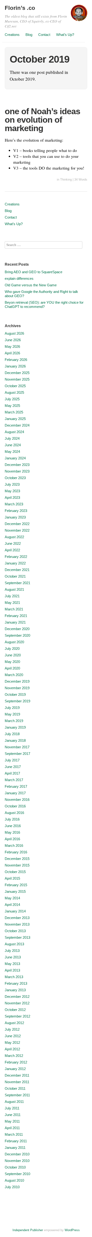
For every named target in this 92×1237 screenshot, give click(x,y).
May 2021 (12, 603)
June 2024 (13, 445)
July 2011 (12, 1108)
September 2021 (17, 583)
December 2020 (17, 629)
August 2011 (14, 1102)
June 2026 (13, 340)
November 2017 (17, 747)
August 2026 (14, 333)
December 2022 (17, 524)
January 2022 (15, 563)
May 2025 (12, 406)
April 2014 (12, 905)
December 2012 (17, 997)
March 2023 (14, 504)
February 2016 (16, 852)
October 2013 (15, 931)
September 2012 (17, 1016)
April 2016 (12, 839)
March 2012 (14, 1056)
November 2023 (17, 471)
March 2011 (14, 1134)
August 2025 (14, 392)
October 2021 (15, 576)
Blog (28, 35)
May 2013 (12, 964)
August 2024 (14, 432)
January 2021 (15, 622)
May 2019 (12, 714)
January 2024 (15, 458)
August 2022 (14, 537)
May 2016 (12, 832)
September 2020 (17, 635)
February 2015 (16, 885)
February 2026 (16, 360)
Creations (12, 35)
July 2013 (12, 951)
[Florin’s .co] (79, 15)
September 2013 (17, 937)
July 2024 (12, 438)
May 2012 (12, 1042)
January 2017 (15, 793)
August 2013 (14, 944)
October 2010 (15, 1167)
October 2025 (15, 386)
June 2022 (13, 543)
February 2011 (16, 1141)
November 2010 (17, 1161)
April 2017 (12, 773)
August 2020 (14, 642)
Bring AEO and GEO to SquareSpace (33, 272)
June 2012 (13, 1036)
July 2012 (12, 1029)
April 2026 (12, 353)
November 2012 (17, 1003)
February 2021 (16, 616)
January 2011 (15, 1148)
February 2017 (16, 786)
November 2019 (17, 688)
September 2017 (17, 754)
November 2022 (17, 530)
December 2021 (17, 570)
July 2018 (12, 734)
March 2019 (14, 721)
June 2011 (13, 1115)
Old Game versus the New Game (31, 285)
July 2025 (12, 399)
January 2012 (15, 1069)
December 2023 (17, 465)
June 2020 (13, 655)
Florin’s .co (20, 8)
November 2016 (17, 800)
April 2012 (12, 1049)
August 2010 (14, 1180)
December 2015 (17, 859)
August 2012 (14, 1023)
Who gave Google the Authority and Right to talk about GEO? (41, 294)
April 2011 (12, 1128)
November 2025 (17, 379)
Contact (44, 35)
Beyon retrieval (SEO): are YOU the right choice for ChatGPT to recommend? (44, 304)
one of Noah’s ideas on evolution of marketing (42, 119)
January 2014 (15, 911)
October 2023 (15, 478)
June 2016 (13, 826)
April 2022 (12, 550)
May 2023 (12, 491)
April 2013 (12, 970)
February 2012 (16, 1062)
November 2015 (17, 865)
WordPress (72, 1230)
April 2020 (12, 668)
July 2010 (12, 1187)
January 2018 (15, 740)
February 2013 (16, 983)
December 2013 (17, 918)
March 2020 (14, 675)
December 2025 (17, 373)
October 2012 (15, 1010)
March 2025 (14, 412)
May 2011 (12, 1121)
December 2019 (17, 681)
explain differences (19, 278)
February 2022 (16, 557)
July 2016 (12, 819)
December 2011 (17, 1075)
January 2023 (15, 517)
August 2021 (14, 589)
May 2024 (12, 452)
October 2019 (15, 694)
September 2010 (17, 1174)
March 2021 (14, 609)
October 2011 (15, 1088)
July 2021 (12, 596)
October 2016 (15, 806)
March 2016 (14, 845)
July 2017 (12, 760)
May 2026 (12, 346)
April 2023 (12, 497)
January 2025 (15, 419)
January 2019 (15, 727)
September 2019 (17, 701)
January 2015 (15, 891)
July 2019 (12, 708)
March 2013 (14, 977)
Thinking (66, 179)
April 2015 (12, 878)
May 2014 (12, 898)
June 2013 (13, 957)
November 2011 (17, 1082)
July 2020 (12, 649)
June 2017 (13, 767)
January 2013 (15, 990)
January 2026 (15, 366)
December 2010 (17, 1154)
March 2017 (14, 780)
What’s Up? (65, 35)
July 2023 (12, 484)
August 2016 (14, 813)
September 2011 (17, 1095)
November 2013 (17, 924)
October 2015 (15, 872)
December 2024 (17, 425)
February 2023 (16, 511)
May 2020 (12, 662)
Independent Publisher (28, 1230)
